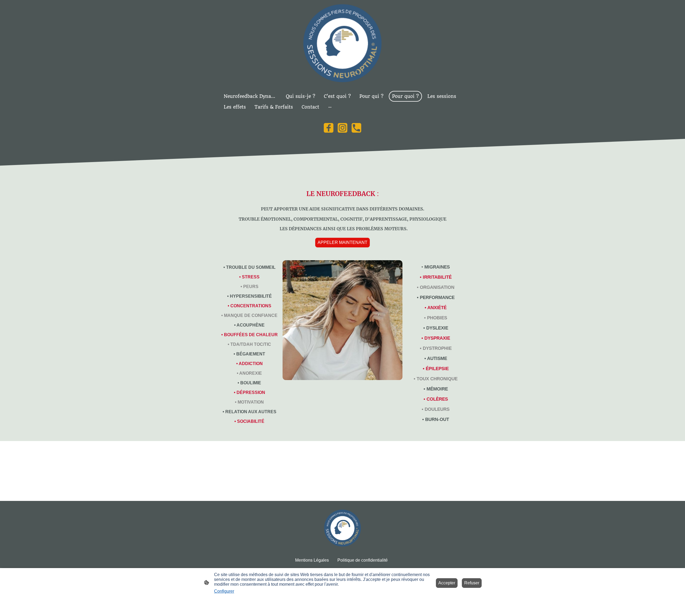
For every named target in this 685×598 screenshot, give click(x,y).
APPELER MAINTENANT (342, 242)
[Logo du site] (342, 43)
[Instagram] (342, 128)
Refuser (471, 583)
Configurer (224, 591)
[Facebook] (328, 128)
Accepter (446, 583)
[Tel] (356, 128)
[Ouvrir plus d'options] (330, 107)
